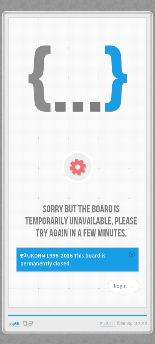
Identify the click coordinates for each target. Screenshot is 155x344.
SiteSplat (107, 323)
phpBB (14, 323)
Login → (124, 285)
